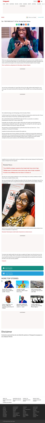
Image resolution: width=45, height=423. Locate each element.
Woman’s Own (35, 415)
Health (14, 411)
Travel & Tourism (36, 411)
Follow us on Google (32, 17)
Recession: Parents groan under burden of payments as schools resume (17, 232)
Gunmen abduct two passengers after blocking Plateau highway (36, 305)
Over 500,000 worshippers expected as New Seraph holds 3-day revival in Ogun (21, 168)
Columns (39, 4)
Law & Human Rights (26, 409)
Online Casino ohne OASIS (7, 400)
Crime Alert (5, 411)
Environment (15, 408)
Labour (24, 408)
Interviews (25, 407)
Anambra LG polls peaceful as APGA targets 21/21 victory (22, 290)
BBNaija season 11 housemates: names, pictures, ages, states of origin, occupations (22, 170)
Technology (35, 408)
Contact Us (25, 398)
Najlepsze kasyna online (26, 400)
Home (4, 4)
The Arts (34, 409)
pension (14, 416)
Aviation (4, 408)
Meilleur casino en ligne (17, 400)
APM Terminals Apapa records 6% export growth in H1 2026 (36, 290)
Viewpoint (35, 414)
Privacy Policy (36, 398)
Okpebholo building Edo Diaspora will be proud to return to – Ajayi (22, 305)
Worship (34, 416)
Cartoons (35, 410)
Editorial (34, 4)
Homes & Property (16, 413)
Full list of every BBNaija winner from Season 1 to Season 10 (17, 172)
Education (5, 415)
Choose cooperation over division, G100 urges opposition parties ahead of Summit (8, 306)
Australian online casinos (37, 400)
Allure (43, 4)
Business (25, 4)
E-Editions (11, 4)
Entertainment (15, 407)
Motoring (24, 411)
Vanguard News (6, 1)
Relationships (25, 414)
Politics (16, 4)
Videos (34, 413)
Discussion (5, 414)
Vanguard (4, 260)
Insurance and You (16, 415)
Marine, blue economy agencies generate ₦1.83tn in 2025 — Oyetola (7, 290)
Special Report (25, 415)
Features (14, 409)
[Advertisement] (22, 76)
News (7, 4)
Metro (20, 4)
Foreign (14, 410)
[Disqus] (22, 354)
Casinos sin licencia (7, 402)
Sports (29, 4)
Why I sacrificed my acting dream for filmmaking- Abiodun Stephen (16, 65)
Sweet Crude (35, 407)
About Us (5, 398)
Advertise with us (17, 398)
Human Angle (15, 414)
